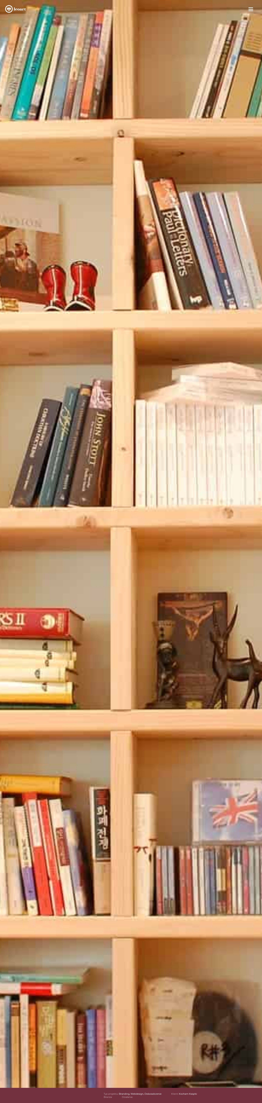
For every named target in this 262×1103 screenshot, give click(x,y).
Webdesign (137, 1093)
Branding (124, 1093)
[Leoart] (18, 9)
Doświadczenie (152, 1093)
